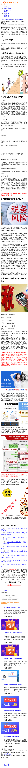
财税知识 (6, 13)
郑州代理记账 (7, 10)
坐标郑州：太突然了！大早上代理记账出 (13, 658)
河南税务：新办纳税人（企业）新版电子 (13, 684)
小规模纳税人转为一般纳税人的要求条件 (13, 633)
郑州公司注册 (7, 8)
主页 (2, 19)
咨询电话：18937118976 (14, 585)
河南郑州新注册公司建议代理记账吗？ (12, 710)
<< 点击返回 (4, 590)
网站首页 (6, 7)
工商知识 (6, 15)
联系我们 (6, 16)
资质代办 (6, 11)
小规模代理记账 (17, 19)
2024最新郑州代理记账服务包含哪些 (12, 607)
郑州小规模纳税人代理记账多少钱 (11, 736)
